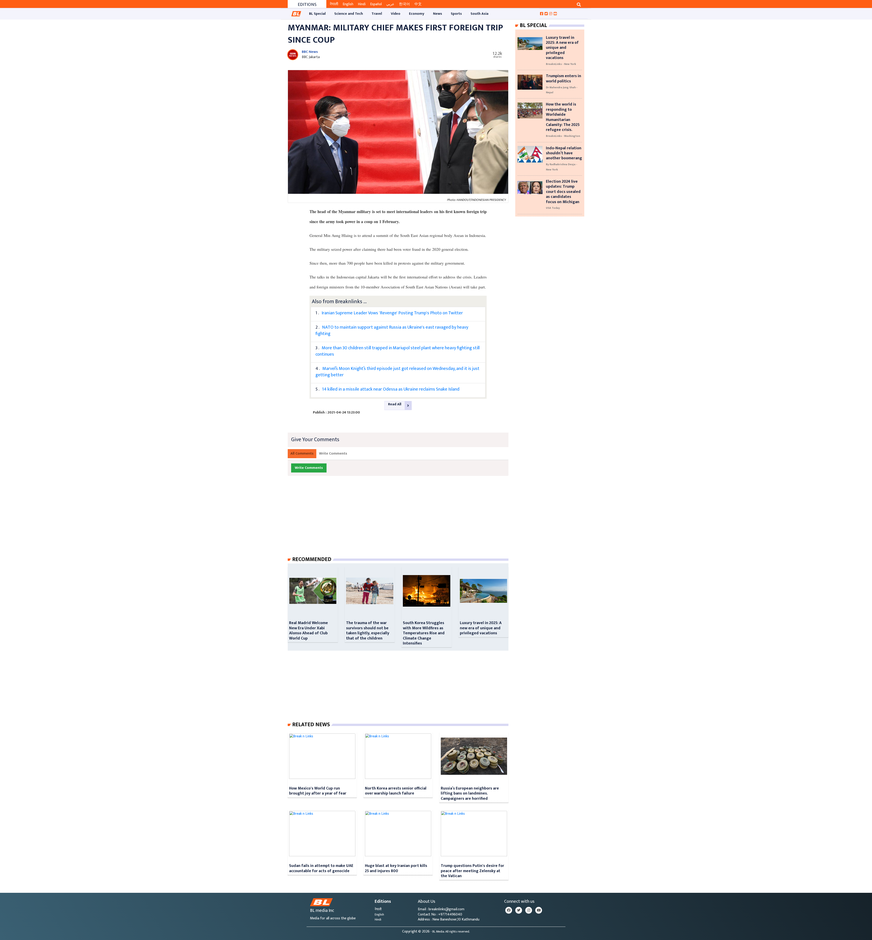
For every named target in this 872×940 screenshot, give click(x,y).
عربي (390, 4)
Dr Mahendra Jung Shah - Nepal (561, 90)
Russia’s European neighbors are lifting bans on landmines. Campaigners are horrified (470, 793)
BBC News (310, 52)
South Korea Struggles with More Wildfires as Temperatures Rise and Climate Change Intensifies (424, 633)
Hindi (362, 4)
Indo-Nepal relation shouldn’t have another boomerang (564, 153)
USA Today (553, 208)
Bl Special (533, 25)
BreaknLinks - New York (561, 64)
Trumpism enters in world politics (563, 78)
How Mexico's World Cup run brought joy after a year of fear (317, 791)
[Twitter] (518, 910)
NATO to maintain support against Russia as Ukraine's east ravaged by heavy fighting (391, 330)
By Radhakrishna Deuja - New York (561, 167)
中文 (418, 4)
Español (376, 4)
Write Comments (333, 453)
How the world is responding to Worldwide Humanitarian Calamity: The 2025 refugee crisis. (563, 117)
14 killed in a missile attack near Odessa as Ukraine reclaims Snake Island (390, 389)
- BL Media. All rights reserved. (450, 931)
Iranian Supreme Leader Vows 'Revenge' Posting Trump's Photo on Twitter (392, 313)
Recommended (311, 559)
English (348, 4)
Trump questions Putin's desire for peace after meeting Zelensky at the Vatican (472, 870)
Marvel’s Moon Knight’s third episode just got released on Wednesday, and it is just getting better (397, 372)
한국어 (404, 4)
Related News (311, 724)
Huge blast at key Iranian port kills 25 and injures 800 (396, 868)
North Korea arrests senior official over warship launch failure (395, 791)
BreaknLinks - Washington (563, 136)
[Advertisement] (401, 520)
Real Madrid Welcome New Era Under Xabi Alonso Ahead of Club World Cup (308, 630)
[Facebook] (508, 910)
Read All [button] (394, 404)
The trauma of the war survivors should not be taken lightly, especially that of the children (367, 630)
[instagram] (528, 910)
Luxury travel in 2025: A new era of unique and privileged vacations (481, 628)
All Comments (302, 453)
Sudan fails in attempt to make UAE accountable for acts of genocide (321, 868)
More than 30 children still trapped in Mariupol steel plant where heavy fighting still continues (397, 351)
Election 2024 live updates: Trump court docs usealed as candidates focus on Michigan (563, 191)
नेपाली (334, 4)
